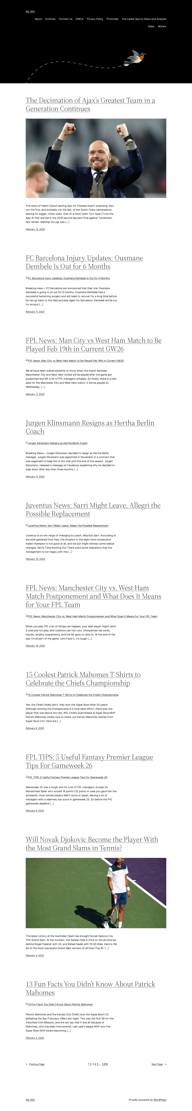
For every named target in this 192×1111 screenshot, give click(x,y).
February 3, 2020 (35, 1037)
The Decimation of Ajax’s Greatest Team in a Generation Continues (90, 104)
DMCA (79, 18)
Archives (50, 18)
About (38, 18)
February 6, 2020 (35, 810)
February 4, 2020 (35, 955)
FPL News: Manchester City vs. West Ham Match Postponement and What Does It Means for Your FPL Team (93, 596)
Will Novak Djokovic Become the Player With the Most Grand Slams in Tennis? (92, 843)
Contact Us (65, 18)
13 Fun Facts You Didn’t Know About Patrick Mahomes (90, 988)
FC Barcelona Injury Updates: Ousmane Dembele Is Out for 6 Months (84, 262)
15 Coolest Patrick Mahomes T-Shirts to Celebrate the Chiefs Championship (83, 678)
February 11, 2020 (35, 311)
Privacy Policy (95, 18)
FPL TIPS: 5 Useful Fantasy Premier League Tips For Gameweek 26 (89, 761)
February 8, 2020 (35, 728)
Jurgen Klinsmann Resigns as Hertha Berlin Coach (90, 426)
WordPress (159, 1099)
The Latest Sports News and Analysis (144, 18)
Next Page (159, 1064)
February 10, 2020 (35, 558)
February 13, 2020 (35, 229)
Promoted (112, 18)
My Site (30, 11)
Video (151, 26)
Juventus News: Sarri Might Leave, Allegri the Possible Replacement (93, 509)
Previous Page (35, 1064)
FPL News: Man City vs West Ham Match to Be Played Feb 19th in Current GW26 (94, 344)
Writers (162, 26)
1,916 (105, 1064)
